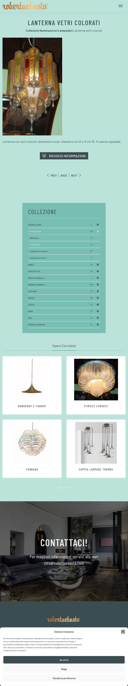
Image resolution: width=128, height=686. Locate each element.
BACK (64, 175)
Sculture (60, 291)
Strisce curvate (96, 406)
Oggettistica (60, 271)
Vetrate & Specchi (60, 324)
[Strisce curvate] (96, 379)
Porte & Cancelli (60, 278)
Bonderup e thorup (32, 406)
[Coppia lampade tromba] (96, 443)
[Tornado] (32, 443)
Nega (64, 669)
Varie (60, 311)
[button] (123, 631)
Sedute (60, 298)
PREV (53, 175)
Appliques (61, 238)
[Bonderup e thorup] (32, 379)
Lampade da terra (61, 258)
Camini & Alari (60, 225)
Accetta (64, 659)
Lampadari (61, 244)
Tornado (32, 469)
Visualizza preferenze (64, 678)
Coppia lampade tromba (96, 469)
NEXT (74, 175)
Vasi (60, 318)
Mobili (60, 264)
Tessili (60, 304)
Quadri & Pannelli (60, 284)
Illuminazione (60, 231)
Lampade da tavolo (61, 251)
